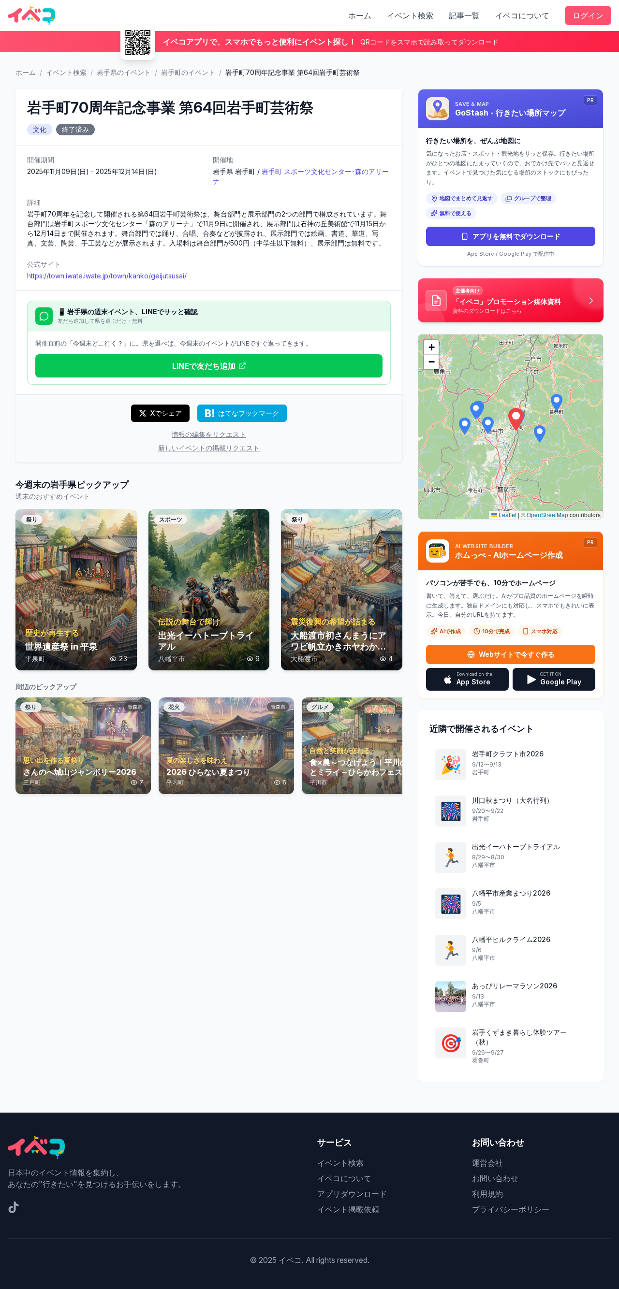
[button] (516, 419)
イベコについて (522, 15)
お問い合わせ (495, 1178)
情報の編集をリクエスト (209, 434)
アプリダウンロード (352, 1194)
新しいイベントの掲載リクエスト (209, 448)
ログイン (588, 15)
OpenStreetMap (547, 514)
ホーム (359, 15)
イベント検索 (410, 15)
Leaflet (506, 514)
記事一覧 (464, 15)
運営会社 (487, 1163)
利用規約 (487, 1194)
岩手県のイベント (124, 72)
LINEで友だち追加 (204, 366)
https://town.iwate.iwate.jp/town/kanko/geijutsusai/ (107, 276)
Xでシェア (166, 413)
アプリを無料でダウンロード (516, 236)
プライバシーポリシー (510, 1209)
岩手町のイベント (188, 72)
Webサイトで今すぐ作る (517, 654)
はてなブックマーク (248, 413)
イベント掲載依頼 (348, 1209)
